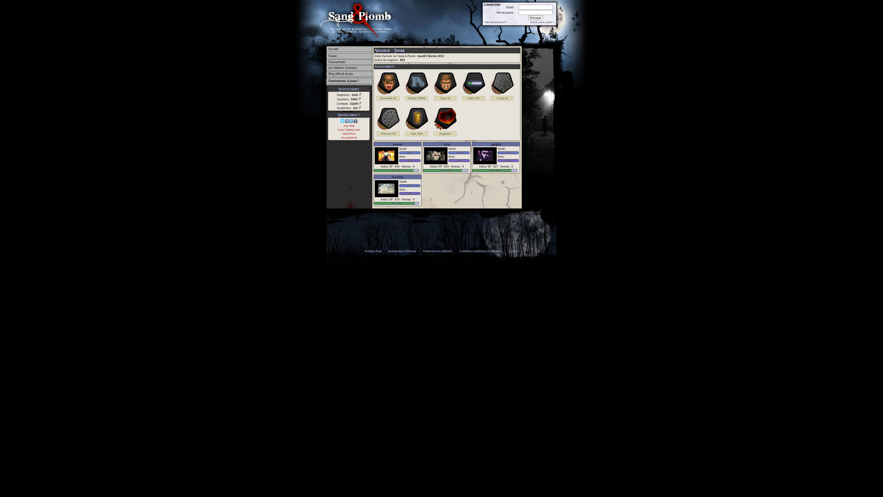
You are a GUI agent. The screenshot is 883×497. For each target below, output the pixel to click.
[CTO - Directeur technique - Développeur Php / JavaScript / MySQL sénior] (351, 122)
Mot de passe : (506, 12)
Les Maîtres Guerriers (342, 67)
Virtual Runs (349, 133)
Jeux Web (349, 125)
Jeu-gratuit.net (349, 137)
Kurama (397, 177)
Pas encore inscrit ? (496, 22)
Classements (337, 62)
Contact (513, 251)
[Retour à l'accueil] (355, 41)
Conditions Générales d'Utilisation (480, 251)
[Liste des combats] (359, 103)
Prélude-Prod (373, 251)
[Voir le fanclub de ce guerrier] (386, 155)
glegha (496, 144)
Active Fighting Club (349, 129)
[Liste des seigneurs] (359, 95)
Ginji (447, 144)
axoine (397, 144)
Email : (510, 7)
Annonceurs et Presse (402, 251)
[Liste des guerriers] (359, 99)
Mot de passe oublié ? (542, 22)
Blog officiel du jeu (340, 73)
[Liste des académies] (359, 108)
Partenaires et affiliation (437, 251)
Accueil (333, 49)
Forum (332, 56)
